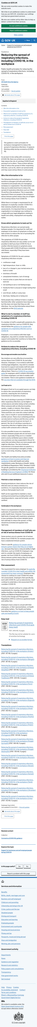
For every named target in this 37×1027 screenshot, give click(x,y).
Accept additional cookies (18, 26)
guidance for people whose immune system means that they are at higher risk (17, 547)
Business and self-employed (11, 899)
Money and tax (6, 933)
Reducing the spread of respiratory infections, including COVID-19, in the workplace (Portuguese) (17, 733)
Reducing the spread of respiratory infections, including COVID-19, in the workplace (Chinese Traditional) (17, 676)
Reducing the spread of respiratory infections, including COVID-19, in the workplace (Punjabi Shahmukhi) (17, 749)
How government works (9, 976)
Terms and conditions (8, 992)
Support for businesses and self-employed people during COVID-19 (19, 46)
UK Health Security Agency (9, 82)
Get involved (5, 979)
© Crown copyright (18, 1022)
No (28, 866)
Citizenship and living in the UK (12, 906)
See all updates (15, 91)
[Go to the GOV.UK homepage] (8, 40)
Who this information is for (11, 108)
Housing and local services (10, 930)
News (3, 958)
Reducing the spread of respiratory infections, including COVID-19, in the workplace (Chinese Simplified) (17, 667)
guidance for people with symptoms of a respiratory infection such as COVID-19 (16, 328)
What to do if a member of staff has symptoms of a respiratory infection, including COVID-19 (18, 114)
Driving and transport (8, 916)
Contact (22, 990)
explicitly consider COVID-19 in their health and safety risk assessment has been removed (18, 571)
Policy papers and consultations (12, 969)
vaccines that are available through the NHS (19, 380)
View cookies (18, 35)
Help (3, 987)
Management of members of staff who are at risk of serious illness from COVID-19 (18, 123)
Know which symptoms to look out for (14, 111)
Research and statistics (9, 965)
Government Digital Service (10, 998)
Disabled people (7, 913)
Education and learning (9, 920)
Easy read (6, 130)
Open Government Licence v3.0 (12, 1006)
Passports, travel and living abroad (13, 937)
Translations (7, 132)
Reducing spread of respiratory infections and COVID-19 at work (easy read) (21, 625)
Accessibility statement (9, 990)
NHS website (18, 308)
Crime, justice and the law (10, 909)
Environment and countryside (11, 926)
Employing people (7, 923)
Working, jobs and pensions (10, 944)
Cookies (16, 987)
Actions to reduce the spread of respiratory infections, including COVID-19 (16, 119)
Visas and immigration (9, 940)
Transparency (6, 972)
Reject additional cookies (18, 30)
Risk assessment (8, 127)
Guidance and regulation (9, 962)
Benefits (4, 892)
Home (3, 45)
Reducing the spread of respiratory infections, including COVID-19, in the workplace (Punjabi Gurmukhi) (17, 741)
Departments (6, 955)
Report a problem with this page (18, 874)
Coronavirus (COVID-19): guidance (11, 838)
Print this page (8, 136)
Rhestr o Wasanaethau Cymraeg (12, 995)
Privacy (9, 987)
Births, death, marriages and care (13, 895)
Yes (20, 866)
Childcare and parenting (9, 902)
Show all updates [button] (24, 807)
